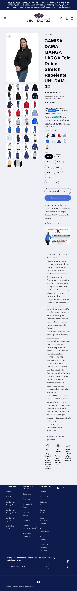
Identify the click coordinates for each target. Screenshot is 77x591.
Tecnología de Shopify (26, 586)
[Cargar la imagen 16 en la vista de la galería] (34, 112)
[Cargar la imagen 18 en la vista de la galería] (18, 121)
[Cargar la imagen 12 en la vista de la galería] (34, 104)
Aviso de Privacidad (44, 530)
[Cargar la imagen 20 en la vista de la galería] (34, 121)
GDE (59, 162)
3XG (49, 173)
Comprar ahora (58, 198)
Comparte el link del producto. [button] (56, 438)
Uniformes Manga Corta (11, 511)
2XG (57, 167)
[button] (5, 18)
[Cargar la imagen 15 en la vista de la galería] (26, 112)
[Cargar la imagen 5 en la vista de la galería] (9, 96)
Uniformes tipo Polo (10, 519)
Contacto (26, 520)
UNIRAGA (15, 586)
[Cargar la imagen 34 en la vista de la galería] (18, 155)
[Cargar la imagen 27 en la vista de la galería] (26, 138)
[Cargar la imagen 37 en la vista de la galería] (9, 163)
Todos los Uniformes (10, 527)
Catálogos (27, 494)
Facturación (45, 497)
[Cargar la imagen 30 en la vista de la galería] (18, 146)
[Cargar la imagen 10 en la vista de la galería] (18, 104)
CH (58, 156)
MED (49, 162)
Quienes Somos (43, 503)
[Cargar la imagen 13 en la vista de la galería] (9, 112)
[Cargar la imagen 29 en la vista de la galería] (9, 146)
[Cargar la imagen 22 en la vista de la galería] (18, 129)
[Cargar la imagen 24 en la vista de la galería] (34, 129)
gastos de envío (52, 124)
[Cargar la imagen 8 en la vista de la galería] (34, 96)
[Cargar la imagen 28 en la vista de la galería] (34, 138)
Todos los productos (27, 535)
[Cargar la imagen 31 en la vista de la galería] (26, 146)
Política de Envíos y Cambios (44, 547)
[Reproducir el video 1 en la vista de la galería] (18, 163)
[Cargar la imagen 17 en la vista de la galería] (9, 121)
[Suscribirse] (46, 566)
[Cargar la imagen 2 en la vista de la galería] (18, 87)
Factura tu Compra (27, 513)
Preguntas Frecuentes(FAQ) (30, 527)
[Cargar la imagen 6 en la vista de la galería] (18, 96)
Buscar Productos (44, 511)
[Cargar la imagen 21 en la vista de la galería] (9, 129)
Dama (8, 492)
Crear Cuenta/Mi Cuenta (44, 521)
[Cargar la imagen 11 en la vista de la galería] (26, 104)
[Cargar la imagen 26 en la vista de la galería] (18, 138)
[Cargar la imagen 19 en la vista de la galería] (26, 121)
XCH (49, 156)
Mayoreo (26, 499)
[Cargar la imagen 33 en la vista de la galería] (9, 155)
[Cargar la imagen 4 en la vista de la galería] (34, 87)
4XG (58, 173)
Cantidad (48, 178)
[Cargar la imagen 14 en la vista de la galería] (18, 112)
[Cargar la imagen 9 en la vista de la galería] (9, 104)
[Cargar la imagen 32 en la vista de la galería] (34, 146)
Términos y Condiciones (45, 538)
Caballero (10, 497)
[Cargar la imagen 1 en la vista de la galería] (9, 87)
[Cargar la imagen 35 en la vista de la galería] (26, 155)
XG (48, 167)
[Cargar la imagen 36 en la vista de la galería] (34, 155)
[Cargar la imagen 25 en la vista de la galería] (9, 138)
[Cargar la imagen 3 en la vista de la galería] (26, 87)
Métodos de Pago (28, 505)
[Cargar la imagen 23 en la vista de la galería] (26, 129)
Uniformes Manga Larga (11, 503)
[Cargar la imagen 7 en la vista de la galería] (26, 96)
